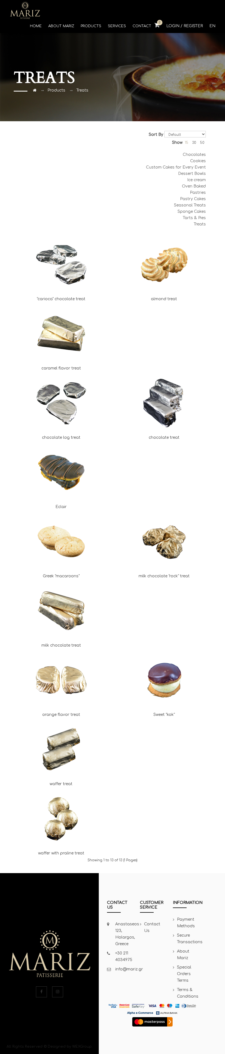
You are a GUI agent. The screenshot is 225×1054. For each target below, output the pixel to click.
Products (56, 90)
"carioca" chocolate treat (61, 299)
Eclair (61, 507)
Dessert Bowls (192, 174)
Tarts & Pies (194, 218)
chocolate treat (164, 437)
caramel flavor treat (61, 368)
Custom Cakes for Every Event (176, 167)
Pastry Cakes (193, 199)
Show (177, 142)
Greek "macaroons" (61, 576)
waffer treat (61, 784)
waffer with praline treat (61, 853)
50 (202, 143)
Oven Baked (194, 186)
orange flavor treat (61, 715)
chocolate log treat (61, 437)
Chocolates (194, 155)
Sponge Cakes (192, 211)
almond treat (164, 299)
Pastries (198, 193)
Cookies (198, 161)
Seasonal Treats (190, 205)
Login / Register (184, 26)
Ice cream (196, 180)
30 (194, 143)
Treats (82, 90)
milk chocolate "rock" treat (164, 576)
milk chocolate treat (61, 645)
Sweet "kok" (164, 715)
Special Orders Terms (184, 974)
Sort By (156, 135)
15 (186, 143)
